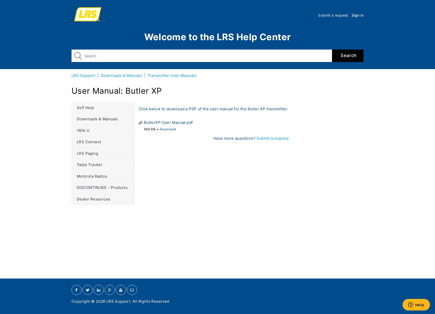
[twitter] (88, 290)
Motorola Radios (92, 176)
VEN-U (83, 130)
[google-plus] (110, 290)
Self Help (85, 107)
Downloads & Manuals (121, 75)
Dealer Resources (93, 199)
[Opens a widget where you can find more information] (416, 305)
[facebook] (76, 290)
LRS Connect (89, 141)
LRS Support (83, 75)
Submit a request (333, 15)
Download (168, 129)
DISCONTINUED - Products (102, 187)
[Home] (87, 15)
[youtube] (121, 290)
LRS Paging (87, 153)
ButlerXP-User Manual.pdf (168, 122)
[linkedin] (99, 290)
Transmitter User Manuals (172, 75)
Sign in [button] (358, 15)
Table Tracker (89, 164)
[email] (132, 290)
